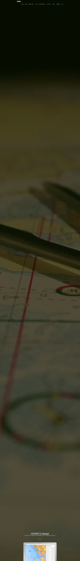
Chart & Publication (42, 4)
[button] (40, 539)
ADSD (36, 4)
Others (53, 4)
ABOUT (26, 4)
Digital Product (31, 4)
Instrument (48, 4)
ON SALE (22, 4)
